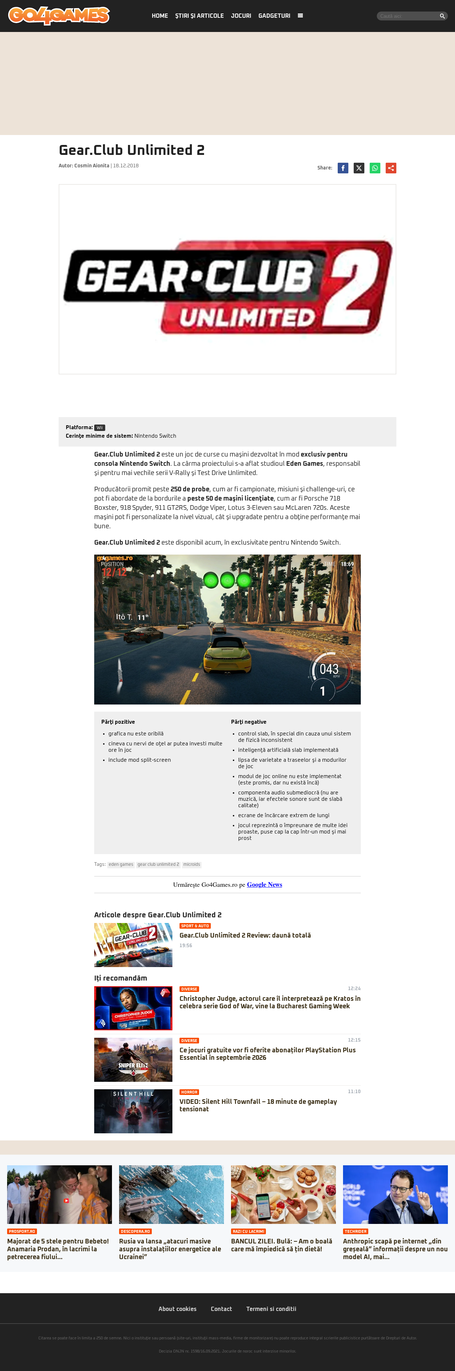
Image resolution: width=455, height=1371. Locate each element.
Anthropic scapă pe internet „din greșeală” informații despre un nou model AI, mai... (395, 1249)
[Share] (8, 1277)
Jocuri (241, 16)
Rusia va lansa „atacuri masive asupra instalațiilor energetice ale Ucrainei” (170, 1249)
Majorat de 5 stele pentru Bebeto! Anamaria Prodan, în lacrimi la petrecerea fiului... (58, 1249)
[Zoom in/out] (19, 1277)
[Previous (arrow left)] (2, 1284)
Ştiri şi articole (199, 16)
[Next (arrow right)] (8, 1284)
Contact (221, 1309)
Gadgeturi (274, 16)
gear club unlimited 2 (158, 865)
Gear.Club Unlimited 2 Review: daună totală (245, 936)
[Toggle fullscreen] (13, 1277)
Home (160, 16)
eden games (121, 865)
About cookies (178, 1309)
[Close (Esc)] (2, 1277)
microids (191, 865)
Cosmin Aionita (91, 165)
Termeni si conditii (271, 1309)
